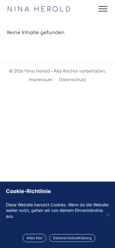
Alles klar (34, 238)
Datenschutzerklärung (72, 238)
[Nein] (108, 215)
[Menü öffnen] (103, 9)
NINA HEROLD (39, 9)
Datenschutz (72, 80)
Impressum (40, 80)
